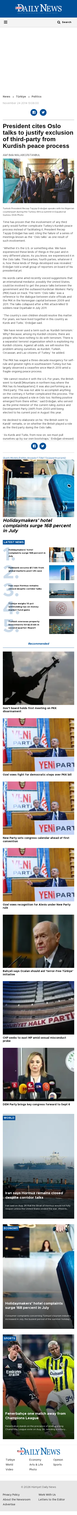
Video (9, 1469)
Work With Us (47, 1495)
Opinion (58, 1460)
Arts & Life (36, 1464)
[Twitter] (43, 112)
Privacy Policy (11, 1495)
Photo (33, 1469)
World (9, 1464)
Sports (57, 1464)
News (6, 96)
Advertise (9, 1504)
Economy (35, 1460)
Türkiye (21, 96)
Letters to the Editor (51, 1499)
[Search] (58, 22)
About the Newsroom (16, 1499)
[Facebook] (33, 112)
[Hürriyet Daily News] (38, 8)
